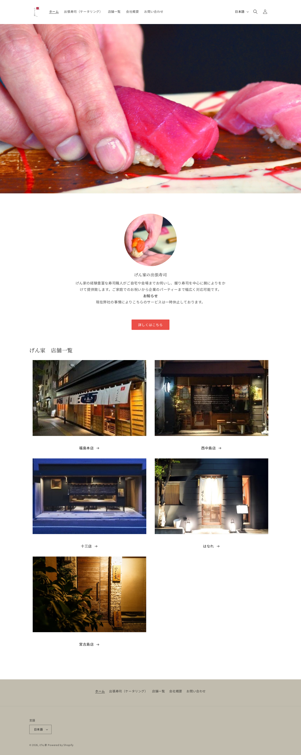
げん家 (43, 745)
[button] (255, 12)
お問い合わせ (196, 691)
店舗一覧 (158, 691)
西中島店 (208, 447)
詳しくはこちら (150, 324)
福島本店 (86, 447)
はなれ (208, 546)
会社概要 (175, 691)
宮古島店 (86, 644)
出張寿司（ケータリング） (128, 691)
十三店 (86, 546)
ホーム (100, 691)
